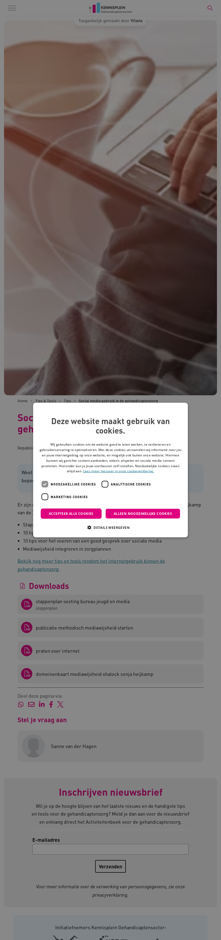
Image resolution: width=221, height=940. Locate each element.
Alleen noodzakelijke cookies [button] (143, 513)
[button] (110, 527)
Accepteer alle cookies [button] (71, 513)
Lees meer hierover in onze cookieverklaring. (118, 471)
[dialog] (110, 470)
